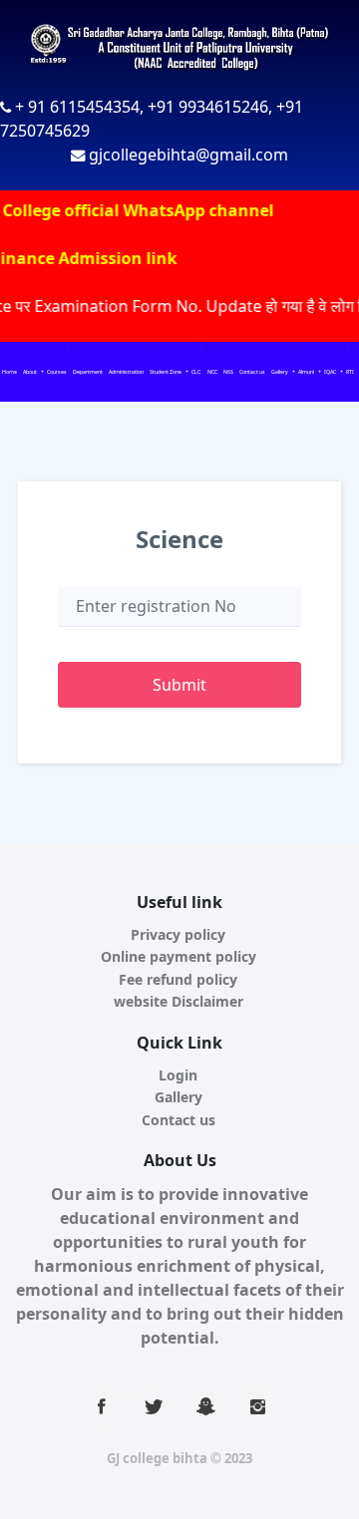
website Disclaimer (178, 1001)
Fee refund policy (178, 979)
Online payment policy (178, 956)
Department (88, 372)
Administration (126, 372)
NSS (228, 372)
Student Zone (165, 372)
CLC (195, 372)
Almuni (306, 372)
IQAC (330, 372)
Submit (179, 685)
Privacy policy (178, 934)
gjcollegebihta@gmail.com (188, 154)
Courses (57, 372)
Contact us (252, 372)
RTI (350, 372)
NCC (212, 372)
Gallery (279, 372)
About (30, 372)
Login (178, 1074)
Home (9, 372)
